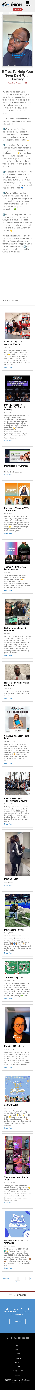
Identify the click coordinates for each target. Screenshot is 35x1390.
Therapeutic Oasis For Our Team (17, 1178)
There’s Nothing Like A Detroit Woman (15, 568)
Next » (17, 1282)
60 (31, 1278)
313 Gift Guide (11, 1105)
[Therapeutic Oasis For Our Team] (17, 1155)
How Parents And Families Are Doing (16, 683)
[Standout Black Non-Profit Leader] (17, 719)
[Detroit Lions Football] (17, 910)
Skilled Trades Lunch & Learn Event (15, 629)
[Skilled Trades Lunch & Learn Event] (17, 612)
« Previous (6, 1278)
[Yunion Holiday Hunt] (17, 967)
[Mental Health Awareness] (17, 456)
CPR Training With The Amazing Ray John (15, 342)
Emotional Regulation (14, 1046)
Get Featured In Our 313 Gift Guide (16, 1241)
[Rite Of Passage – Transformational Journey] (17, 783)
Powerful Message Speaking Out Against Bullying (14, 407)
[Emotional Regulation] (17, 1025)
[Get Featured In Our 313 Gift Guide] (17, 1224)
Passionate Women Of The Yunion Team (17, 509)
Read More (8, 367)
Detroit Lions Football (14, 930)
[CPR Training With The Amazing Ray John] (17, 325)
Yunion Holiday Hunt (13, 977)
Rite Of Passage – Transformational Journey (16, 799)
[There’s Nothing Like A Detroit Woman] (17, 553)
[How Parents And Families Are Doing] (17, 671)
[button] (17, 1321)
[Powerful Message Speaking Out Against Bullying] (17, 388)
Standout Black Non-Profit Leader (16, 737)
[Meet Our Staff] (17, 854)
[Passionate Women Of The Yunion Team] (17, 494)
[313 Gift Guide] (17, 1088)
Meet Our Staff (11, 879)
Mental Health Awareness (16, 466)
